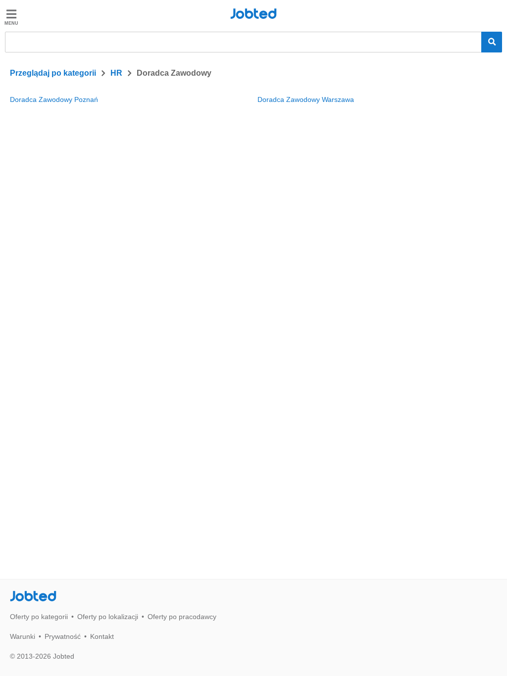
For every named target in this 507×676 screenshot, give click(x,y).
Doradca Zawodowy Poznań (54, 99)
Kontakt (102, 636)
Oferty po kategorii (39, 617)
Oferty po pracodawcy (182, 617)
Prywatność (63, 636)
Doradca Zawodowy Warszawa (305, 99)
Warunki (22, 636)
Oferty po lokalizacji (107, 617)
